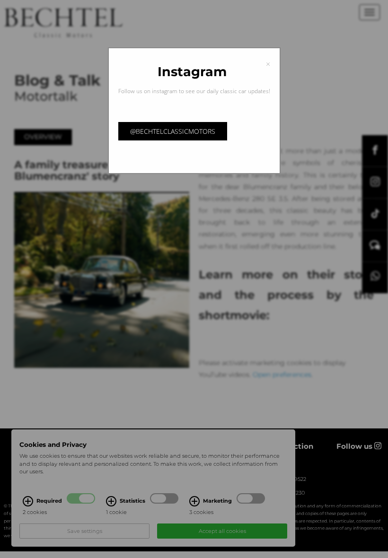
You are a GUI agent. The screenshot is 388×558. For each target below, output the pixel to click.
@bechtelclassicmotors (172, 131)
